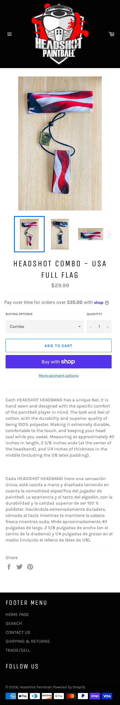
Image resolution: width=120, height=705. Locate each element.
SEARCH (14, 623)
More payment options (58, 375)
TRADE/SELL (18, 650)
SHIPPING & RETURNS (28, 641)
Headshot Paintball (36, 687)
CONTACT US (18, 632)
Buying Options (19, 314)
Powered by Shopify (69, 687)
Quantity (94, 314)
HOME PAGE (17, 614)
